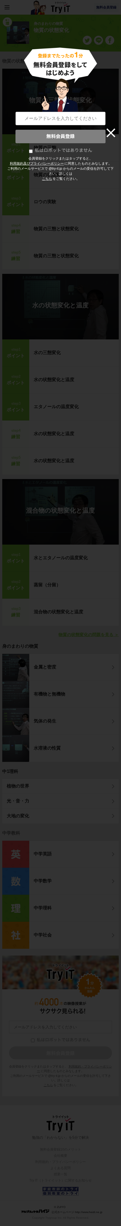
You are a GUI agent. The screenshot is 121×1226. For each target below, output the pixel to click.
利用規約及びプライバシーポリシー (37, 163)
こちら (47, 179)
